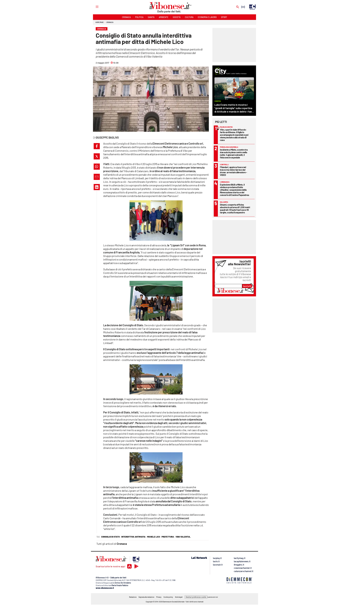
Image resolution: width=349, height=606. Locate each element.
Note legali (179, 597)
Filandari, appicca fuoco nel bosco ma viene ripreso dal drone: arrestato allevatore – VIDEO (233, 171)
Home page (99, 22)
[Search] (237, 7)
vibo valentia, (183, 536)
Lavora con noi (212, 597)
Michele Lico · (154, 536)
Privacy (158, 597)
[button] (97, 146)
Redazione (132, 597)
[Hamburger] (94, 6)
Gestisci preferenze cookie (196, 597)
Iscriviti (247, 286)
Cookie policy (168, 597)
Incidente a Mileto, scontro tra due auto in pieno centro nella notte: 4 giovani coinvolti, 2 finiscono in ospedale (234, 153)
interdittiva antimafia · (133, 536)
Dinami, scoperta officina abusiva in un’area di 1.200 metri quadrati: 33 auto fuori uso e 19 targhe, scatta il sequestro (235, 208)
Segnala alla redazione (146, 597)
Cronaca (109, 22)
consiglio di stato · (111, 536)
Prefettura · (168, 536)
